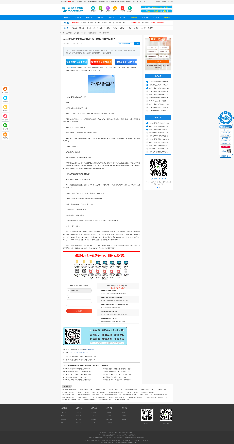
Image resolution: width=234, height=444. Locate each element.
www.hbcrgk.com (89, 349)
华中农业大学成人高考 (68, 392)
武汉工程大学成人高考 (84, 394)
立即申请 (158, 61)
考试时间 (78, 412)
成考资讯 (78, 17)
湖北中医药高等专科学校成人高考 (71, 399)
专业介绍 (111, 17)
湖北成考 (70, 68)
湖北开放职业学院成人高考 (122, 399)
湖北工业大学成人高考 (84, 392)
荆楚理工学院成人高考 (146, 394)
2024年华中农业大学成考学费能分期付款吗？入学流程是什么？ (159, 81)
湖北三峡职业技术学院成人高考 (155, 397)
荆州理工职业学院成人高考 (113, 394)
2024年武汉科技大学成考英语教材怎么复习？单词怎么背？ (159, 91)
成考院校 (100, 17)
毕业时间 (108, 412)
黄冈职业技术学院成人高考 (136, 397)
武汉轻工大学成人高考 (133, 392)
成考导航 (164, 1)
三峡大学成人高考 (82, 397)
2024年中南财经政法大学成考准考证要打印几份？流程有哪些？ (159, 110)
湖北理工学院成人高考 (68, 397)
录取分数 (93, 415)
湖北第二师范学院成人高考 (116, 392)
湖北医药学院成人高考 (68, 394)
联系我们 (124, 415)
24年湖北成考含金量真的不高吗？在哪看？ (115, 377)
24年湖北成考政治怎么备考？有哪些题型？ (75, 377)
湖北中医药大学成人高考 (115, 389)
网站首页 (67, 17)
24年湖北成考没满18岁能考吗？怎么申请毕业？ (81, 360)
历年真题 (156, 17)
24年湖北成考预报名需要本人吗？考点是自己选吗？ (83, 356)
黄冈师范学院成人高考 (130, 394)
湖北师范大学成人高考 (148, 392)
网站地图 (124, 419)
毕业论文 (108, 415)
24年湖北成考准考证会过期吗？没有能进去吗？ (116, 371)
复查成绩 (93, 419)
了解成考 (63, 412)
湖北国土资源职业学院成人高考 (117, 397)
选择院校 (63, 419)
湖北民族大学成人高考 (90, 399)
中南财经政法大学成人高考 (69, 389)
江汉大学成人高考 (161, 389)
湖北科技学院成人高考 (105, 399)
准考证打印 (79, 422)
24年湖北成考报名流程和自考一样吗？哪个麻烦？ (117, 369)
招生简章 (89, 17)
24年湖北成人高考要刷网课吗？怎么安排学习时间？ (78, 380)
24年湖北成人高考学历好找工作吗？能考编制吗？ (117, 380)
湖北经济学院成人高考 (147, 389)
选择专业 (63, 422)
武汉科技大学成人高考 (86, 389)
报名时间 (123, 17)
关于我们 (124, 412)
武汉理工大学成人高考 (99, 392)
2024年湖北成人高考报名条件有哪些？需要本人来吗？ (159, 104)
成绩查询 (134, 17)
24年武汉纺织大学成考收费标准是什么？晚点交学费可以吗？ (159, 97)
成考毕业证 (109, 419)
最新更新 (158, 1)
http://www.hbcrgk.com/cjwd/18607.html (80, 352)
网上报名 (167, 17)
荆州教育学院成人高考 (161, 394)
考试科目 (78, 415)
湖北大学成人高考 (100, 389)
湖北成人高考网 (67, 33)
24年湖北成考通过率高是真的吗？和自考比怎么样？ (118, 374)
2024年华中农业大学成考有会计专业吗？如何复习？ (159, 101)
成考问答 (145, 17)
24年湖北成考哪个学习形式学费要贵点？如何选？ (77, 374)
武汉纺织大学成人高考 (131, 389)
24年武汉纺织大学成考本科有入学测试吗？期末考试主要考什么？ (159, 85)
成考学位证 (109, 422)
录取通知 (93, 422)
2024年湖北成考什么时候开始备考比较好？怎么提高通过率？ (159, 88)
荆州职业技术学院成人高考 (98, 397)
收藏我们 (170, 1)
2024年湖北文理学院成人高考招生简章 (159, 107)
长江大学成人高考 (98, 394)
